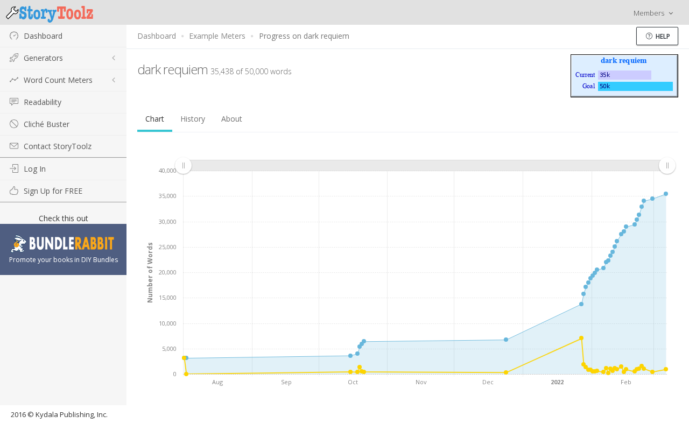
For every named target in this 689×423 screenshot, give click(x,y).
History (192, 119)
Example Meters (217, 36)
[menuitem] (425, 165)
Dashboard (156, 36)
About (231, 119)
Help (662, 36)
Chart (154, 119)
